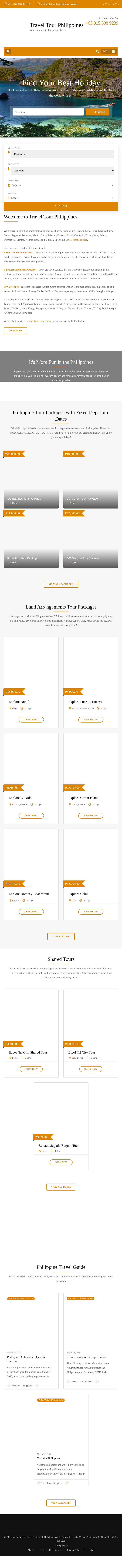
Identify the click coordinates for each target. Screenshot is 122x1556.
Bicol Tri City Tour (81, 1052)
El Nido (15, 804)
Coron (74, 804)
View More (15, 330)
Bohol (14, 708)
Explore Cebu (78, 894)
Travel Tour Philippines (57, 25)
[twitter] (106, 1)
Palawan (75, 708)
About (30, 1550)
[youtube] (109, 1)
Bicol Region (77, 1058)
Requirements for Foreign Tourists (86, 1357)
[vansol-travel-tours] (116, 1)
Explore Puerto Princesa (85, 702)
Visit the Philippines (48, 1458)
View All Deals (61, 1187)
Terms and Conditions (50, 1550)
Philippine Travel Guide (21, 1298)
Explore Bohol (19, 702)
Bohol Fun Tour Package (22, 558)
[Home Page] (8, 51)
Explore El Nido (20, 798)
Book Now (31, 1069)
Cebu (74, 900)
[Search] (97, 51)
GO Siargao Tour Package (83, 558)
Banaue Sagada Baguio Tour (59, 1146)
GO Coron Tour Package (82, 498)
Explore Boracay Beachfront (29, 894)
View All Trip (61, 936)
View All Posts (61, 1503)
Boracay (15, 900)
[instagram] (113, 1)
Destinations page (78, 239)
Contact (91, 1550)
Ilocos (14, 1058)
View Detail (31, 719)
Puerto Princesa (87, 708)
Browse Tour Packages (61, 1243)
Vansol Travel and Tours (38, 321)
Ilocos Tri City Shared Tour (28, 1052)
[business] (103, 1)
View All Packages (61, 584)
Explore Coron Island (83, 798)
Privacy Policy (61, 1545)
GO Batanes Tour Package (24, 498)
